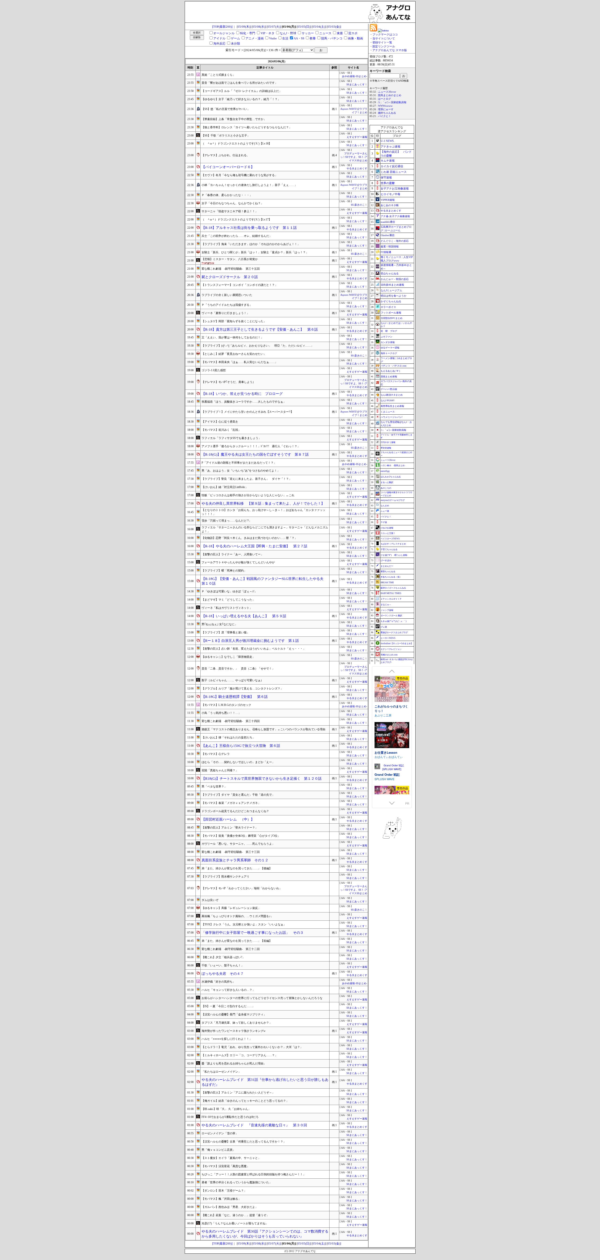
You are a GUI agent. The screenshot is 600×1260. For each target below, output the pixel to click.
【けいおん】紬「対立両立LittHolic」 (225, 487)
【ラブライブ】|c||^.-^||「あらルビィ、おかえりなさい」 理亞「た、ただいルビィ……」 (258, 345)
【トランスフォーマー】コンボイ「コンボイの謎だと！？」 (240, 285)
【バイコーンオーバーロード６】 (228, 167)
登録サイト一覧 (382, 42)
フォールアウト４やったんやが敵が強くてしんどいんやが (238, 562)
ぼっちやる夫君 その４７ (223, 974)
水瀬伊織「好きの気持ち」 (218, 981)
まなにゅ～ (386, 604)
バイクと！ (384, 116)
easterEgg (385, 471)
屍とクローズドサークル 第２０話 (230, 277)
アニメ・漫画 (254, 38)
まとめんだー (387, 566)
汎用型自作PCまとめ (391, 318)
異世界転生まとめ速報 (392, 406)
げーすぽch (386, 560)
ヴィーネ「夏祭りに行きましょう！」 (225, 313)
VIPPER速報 (388, 199)
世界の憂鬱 (388, 183)
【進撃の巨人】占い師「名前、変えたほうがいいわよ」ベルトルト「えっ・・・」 (254, 648)
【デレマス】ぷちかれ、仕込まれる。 (225, 155)
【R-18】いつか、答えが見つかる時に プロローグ (242, 394)
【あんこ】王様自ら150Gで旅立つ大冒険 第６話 (241, 746)
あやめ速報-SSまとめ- (354, 76)
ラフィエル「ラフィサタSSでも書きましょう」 (231, 438)
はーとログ (384, 99)
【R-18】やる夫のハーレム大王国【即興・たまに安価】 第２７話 (254, 546)
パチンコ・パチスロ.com (393, 365)
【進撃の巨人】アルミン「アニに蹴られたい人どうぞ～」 (238, 1092)
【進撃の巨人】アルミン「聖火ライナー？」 (230, 827)
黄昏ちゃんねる (388, 571)
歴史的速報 (386, 448)
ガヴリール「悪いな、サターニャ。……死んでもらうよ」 (238, 843)
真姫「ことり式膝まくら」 (218, 74)
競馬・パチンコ (331, 38)
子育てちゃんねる (389, 549)
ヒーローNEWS (388, 638)
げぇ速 (384, 627)
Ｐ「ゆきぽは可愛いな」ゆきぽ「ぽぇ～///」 (229, 591)
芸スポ (352, 33)
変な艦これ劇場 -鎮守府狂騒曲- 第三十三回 (231, 852)
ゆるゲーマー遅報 (390, 347)
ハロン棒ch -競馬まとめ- (393, 465)
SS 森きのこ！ (359, 205)
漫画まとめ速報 (389, 376)
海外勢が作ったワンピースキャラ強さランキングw (234, 1031)
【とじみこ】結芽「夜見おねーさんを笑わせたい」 (234, 354)
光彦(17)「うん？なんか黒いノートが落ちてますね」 (235, 1223)
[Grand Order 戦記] (392, 767)
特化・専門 (247, 33)
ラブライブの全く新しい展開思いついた (227, 295)
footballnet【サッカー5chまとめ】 (397, 643)
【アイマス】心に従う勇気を (220, 421)
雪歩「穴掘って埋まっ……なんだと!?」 (226, 520)
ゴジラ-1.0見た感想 (214, 370)
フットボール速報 (391, 312)
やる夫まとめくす (357, 168)
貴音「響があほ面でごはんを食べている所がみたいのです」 (240, 82)
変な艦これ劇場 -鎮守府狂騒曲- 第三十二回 (231, 949)
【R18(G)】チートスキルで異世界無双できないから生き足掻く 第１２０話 (262, 778)
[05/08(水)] (259, 26)
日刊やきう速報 (388, 442)
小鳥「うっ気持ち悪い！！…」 (221, 713)
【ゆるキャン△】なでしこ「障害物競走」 (228, 656)
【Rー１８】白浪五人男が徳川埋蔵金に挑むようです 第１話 (250, 641)
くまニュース (388, 411)
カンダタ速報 (388, 342)
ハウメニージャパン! (391, 417)
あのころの (386, 488)
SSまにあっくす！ (356, 84)
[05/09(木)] (244, 26)
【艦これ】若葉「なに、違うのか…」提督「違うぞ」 (235, 1215)
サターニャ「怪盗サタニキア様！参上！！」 (230, 211)
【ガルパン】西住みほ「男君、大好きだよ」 (230, 1207)
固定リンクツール (383, 46)
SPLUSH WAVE (384, 779)
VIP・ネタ (267, 33)
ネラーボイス (388, 307)
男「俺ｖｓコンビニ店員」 (218, 1149)
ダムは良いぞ (210, 900)
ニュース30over (387, 92)
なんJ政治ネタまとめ (392, 395)
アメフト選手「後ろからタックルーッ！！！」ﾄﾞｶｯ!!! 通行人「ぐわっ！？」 (251, 446)
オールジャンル (224, 33)
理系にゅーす (386, 109)
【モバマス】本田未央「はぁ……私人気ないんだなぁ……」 (240, 362)
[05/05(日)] (304, 26)
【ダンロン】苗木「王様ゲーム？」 (224, 1190)
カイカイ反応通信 (392, 166)
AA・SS (299, 38)
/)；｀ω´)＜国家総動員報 (392, 102)
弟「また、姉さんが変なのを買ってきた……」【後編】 (237, 868)
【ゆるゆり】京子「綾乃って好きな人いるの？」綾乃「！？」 (241, 99)
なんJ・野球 (288, 33)
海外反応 (219, 43)
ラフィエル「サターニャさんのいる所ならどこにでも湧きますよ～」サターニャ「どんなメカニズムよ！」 (265, 529)
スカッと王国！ (388, 533)
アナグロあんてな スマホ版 (389, 50)
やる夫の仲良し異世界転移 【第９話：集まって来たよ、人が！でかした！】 (263, 503)
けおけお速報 (387, 528)
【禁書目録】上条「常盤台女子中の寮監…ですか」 (234, 119)
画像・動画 (355, 38)
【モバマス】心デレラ (216, 754)
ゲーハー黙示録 (389, 389)
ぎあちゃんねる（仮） (391, 577)
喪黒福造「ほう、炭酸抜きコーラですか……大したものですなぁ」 (244, 401)
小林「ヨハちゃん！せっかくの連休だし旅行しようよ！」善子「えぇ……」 (249, 185)
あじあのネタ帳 (390, 205)
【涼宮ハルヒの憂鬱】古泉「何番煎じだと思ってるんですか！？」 (244, 1141)
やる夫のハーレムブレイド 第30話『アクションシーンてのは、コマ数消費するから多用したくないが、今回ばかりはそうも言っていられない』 (265, 1234)
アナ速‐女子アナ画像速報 (395, 216)
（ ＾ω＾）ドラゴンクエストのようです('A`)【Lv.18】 (236, 143)
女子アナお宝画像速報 (395, 188)
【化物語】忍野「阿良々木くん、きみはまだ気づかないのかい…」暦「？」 (249, 538)
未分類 (235, 43)
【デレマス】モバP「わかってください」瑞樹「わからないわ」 (242, 888)
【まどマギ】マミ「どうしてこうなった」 (228, 599)
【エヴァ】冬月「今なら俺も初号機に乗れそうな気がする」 (240, 175)
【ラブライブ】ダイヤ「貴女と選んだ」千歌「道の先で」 (238, 794)
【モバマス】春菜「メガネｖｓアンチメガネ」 (231, 803)
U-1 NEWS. (387, 141)
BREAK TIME (387, 582)
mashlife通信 (388, 221)
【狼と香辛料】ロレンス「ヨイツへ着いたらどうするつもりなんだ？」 (247, 127)
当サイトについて (383, 38)
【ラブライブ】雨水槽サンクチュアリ (225, 876)
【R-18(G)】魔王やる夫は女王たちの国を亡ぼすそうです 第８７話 (255, 454)
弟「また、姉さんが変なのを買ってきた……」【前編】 (237, 940)
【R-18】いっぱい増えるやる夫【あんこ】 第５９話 (244, 616)
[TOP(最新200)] (222, 26)
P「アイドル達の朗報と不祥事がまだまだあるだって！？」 (239, 462)
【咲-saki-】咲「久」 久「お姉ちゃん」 (226, 1109)
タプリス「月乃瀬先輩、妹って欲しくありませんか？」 (237, 1022)
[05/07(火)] (274, 26)
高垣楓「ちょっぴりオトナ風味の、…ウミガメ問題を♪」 (237, 916)
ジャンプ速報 (387, 610)
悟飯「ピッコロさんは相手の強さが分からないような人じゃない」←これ (248, 495)
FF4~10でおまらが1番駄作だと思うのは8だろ (230, 1117)
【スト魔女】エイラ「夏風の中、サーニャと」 (231, 1158)
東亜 (340, 33)
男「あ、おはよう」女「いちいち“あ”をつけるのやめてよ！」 (241, 470)
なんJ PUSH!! (387, 400)
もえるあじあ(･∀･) (390, 371)
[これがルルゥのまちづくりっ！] (392, 689)
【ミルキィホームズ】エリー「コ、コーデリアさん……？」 (240, 1055)
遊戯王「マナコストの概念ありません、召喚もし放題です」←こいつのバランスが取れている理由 (263, 729)
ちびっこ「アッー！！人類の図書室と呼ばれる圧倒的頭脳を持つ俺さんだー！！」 (254, 1174)
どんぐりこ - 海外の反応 (395, 240)
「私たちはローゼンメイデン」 (221, 1071)
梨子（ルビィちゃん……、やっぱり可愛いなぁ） (232, 680)
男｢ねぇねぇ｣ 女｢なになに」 (219, 624)
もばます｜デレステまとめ (393, 544)
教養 (313, 38)
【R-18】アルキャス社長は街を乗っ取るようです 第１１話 (249, 228)
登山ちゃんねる (390, 273)
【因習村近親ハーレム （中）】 (228, 819)
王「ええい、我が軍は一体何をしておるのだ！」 (232, 337)
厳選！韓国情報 (390, 246)
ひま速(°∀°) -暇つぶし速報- (394, 555)
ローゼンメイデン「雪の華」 (220, 1133)
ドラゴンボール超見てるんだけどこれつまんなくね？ (235, 811)
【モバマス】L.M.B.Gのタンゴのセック (226, 705)
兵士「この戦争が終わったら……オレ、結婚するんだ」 (237, 236)
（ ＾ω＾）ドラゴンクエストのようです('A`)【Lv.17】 (236, 219)
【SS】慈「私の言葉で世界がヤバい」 (226, 109)
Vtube (273, 38)
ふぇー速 (385, 511)
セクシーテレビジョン (391, 649)
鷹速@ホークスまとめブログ (394, 632)
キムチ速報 (388, 160)
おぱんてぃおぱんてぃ (389, 757)
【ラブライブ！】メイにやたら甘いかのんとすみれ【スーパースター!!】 (247, 411)
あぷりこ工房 (383, 715)
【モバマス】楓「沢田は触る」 (221, 1198)
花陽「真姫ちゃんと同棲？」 (220, 770)
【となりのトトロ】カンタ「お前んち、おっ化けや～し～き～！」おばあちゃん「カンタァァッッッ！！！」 (263, 512)
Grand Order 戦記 (387, 774)
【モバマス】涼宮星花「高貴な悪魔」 (225, 1166)
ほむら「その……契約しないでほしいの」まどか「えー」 (238, 762)
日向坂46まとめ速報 (392, 284)
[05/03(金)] (334, 26)
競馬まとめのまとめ (389, 95)
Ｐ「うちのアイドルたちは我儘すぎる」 (227, 304)
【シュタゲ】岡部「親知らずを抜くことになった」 (234, 321)
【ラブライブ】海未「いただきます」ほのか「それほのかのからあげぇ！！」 (251, 244)
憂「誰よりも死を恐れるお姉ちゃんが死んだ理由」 (234, 1063)
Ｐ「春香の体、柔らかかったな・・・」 (227, 195)
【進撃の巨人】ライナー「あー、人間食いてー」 (232, 554)
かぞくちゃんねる (391, 301)
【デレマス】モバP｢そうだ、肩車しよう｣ (228, 382)
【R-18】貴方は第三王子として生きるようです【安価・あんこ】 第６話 (260, 329)
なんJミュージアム (391, 290)
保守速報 (386, 177)
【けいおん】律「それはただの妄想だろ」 (228, 737)
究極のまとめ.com (389, 655)
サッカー (308, 33)
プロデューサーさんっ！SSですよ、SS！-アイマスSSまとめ (353, 157)
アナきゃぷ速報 (390, 146)
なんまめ (385, 505)
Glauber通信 (387, 235)
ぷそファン (386, 336)
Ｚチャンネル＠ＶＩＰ (391, 599)
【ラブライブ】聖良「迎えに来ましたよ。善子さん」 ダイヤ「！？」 (247, 479)
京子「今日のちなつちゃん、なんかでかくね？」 (232, 203)
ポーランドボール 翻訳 (391, 615)
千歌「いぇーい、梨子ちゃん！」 (223, 965)
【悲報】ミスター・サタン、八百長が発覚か (230, 259)
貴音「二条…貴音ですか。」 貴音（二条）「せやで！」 (238, 668)
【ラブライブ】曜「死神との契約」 (224, 570)
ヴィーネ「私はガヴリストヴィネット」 (227, 607)
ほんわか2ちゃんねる (391, 477)
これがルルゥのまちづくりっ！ (391, 708)
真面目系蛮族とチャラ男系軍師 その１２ (235, 860)
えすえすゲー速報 (357, 137)
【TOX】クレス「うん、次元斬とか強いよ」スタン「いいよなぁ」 (244, 924)
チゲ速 (384, 522)
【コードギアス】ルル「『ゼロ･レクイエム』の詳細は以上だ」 (242, 91)
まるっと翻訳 (387, 482)
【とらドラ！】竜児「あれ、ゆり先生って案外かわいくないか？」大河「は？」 (252, 1047)
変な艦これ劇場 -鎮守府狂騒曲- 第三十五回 (231, 268)
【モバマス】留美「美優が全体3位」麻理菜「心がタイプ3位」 (241, 835)
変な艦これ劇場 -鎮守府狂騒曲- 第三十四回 (231, 721)
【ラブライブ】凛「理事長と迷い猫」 (225, 632)
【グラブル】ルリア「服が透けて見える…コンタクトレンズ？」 (242, 688)
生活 (285, 38)
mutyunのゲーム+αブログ (393, 500)
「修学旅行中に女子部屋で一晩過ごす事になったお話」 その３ (253, 933)
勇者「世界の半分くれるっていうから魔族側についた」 (237, 1182)
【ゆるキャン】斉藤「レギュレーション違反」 (231, 908)
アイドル (219, 38)
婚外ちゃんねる (387, 113)
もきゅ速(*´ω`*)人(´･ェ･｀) (393, 621)
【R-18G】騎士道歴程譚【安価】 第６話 (235, 697)
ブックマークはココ (385, 34)
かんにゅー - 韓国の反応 (395, 279)
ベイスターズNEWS (390, 538)
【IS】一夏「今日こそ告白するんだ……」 (228, 1006)
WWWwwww (385, 106)
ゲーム (235, 38)
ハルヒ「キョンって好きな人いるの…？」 (228, 989)
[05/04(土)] (319, 26)
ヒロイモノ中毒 (390, 194)
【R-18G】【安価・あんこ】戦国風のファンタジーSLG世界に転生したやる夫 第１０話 (264, 581)
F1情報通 (386, 252)
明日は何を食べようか (393, 295)
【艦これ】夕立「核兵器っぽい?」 (223, 957)
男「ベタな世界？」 (214, 786)
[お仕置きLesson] (392, 735)
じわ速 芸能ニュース (394, 172)
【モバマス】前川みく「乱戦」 (221, 429)
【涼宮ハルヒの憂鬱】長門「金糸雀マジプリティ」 (234, 1014)
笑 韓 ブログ (389, 331)
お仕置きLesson (386, 752)
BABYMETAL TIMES (391, 593)
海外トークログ (389, 353)
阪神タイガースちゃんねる (393, 588)
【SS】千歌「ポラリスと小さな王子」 (226, 135)
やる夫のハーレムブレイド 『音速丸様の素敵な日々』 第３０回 (254, 1125)
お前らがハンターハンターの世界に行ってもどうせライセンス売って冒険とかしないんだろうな (262, 998)
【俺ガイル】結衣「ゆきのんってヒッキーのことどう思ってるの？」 (245, 1100)
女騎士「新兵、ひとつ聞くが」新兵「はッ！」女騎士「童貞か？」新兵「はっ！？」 (255, 252)
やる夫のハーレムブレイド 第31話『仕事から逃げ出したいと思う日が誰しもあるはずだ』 (265, 1082)
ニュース (325, 33)
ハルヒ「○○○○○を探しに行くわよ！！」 (227, 1039)
